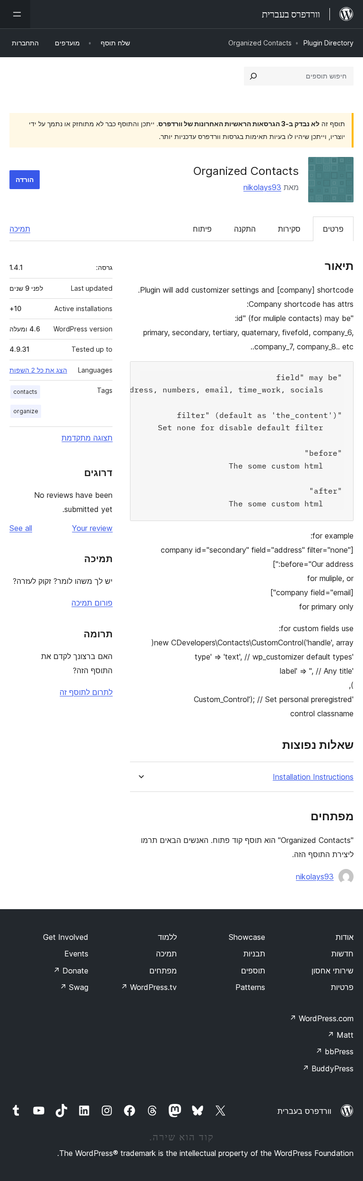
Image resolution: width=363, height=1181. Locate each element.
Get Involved (65, 937)
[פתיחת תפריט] (15, 14)
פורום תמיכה (91, 603)
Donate (70, 970)
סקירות (289, 229)
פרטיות (342, 987)
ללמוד (167, 937)
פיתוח (202, 229)
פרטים (333, 229)
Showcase (247, 937)
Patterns (250, 987)
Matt (340, 1035)
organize (25, 411)
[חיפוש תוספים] (253, 76)
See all (20, 528)
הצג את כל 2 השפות (38, 370)
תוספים (253, 970)
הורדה (25, 179)
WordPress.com (321, 1018)
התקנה (245, 229)
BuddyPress (328, 1068)
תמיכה (19, 229)
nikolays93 (262, 187)
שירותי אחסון (332, 970)
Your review (92, 528)
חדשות (342, 953)
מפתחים (163, 970)
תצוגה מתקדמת (86, 438)
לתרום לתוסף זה (86, 692)
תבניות (254, 953)
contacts (25, 391)
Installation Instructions (313, 777)
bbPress (334, 1051)
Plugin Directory (328, 43)
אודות (345, 937)
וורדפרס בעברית (304, 1111)
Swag (74, 987)
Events (76, 953)
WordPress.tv (149, 987)
